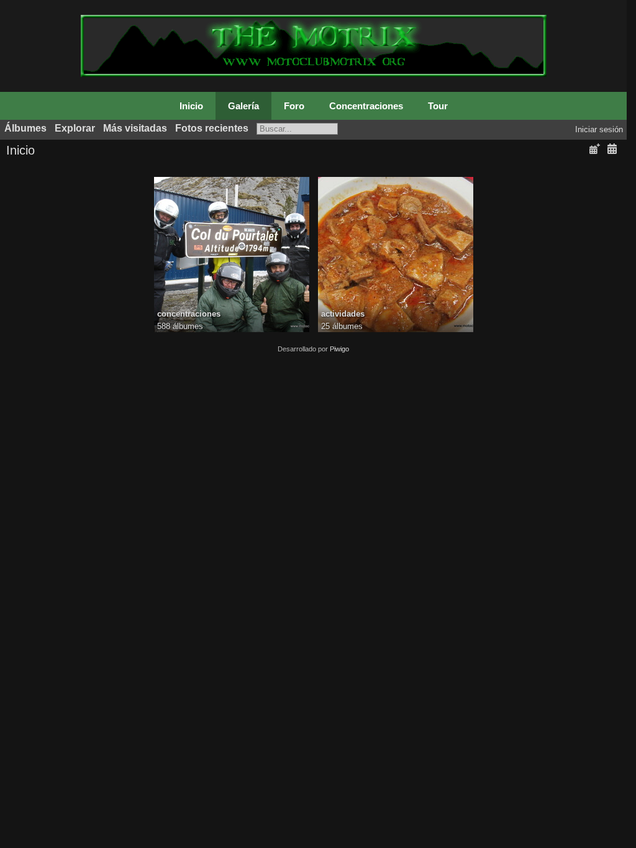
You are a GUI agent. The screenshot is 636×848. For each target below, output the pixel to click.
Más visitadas (135, 128)
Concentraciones (366, 106)
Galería (243, 106)
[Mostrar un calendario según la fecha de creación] (611, 149)
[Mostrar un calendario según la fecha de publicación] (594, 149)
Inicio (191, 106)
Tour (438, 106)
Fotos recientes (211, 128)
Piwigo (339, 349)
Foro (294, 106)
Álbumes (25, 128)
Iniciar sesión (599, 129)
